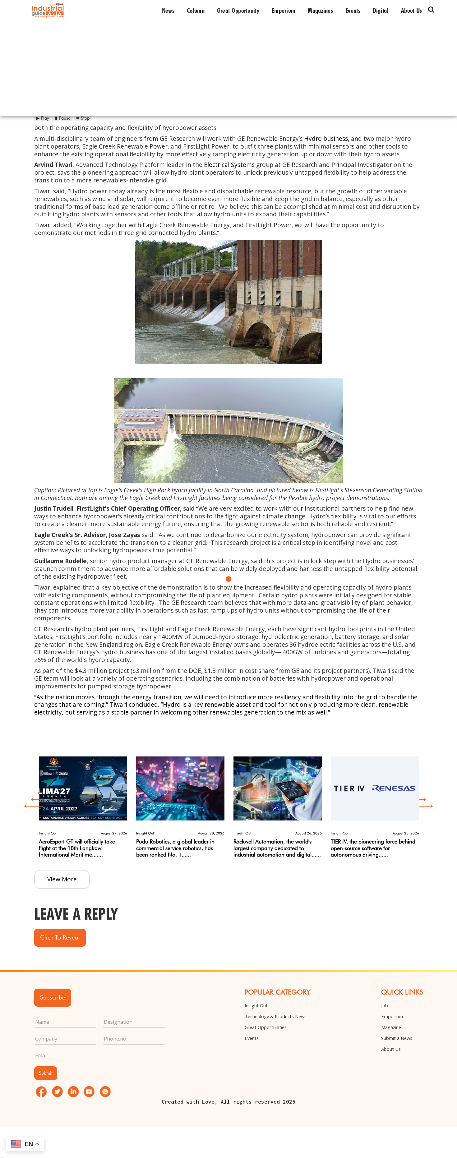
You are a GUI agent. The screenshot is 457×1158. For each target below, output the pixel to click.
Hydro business (326, 139)
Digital (381, 10)
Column (196, 10)
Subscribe (52, 997)
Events (352, 10)
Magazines (320, 10)
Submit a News (396, 1038)
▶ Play (42, 118)
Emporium (283, 10)
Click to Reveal (60, 937)
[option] (83, 803)
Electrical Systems (229, 165)
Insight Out (256, 1005)
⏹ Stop (83, 118)
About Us (391, 1049)
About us (411, 10)
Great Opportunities (266, 1027)
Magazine (391, 1027)
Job (384, 1005)
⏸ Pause (62, 118)
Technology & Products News (276, 1016)
